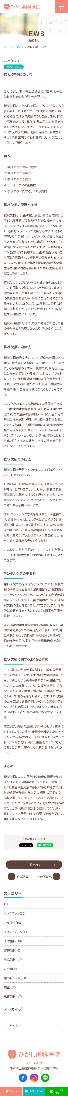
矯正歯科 (13, 996)
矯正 (10, 987)
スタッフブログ (16, 931)
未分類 (11, 968)
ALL (6, 904)
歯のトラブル (15, 978)
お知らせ (18, 47)
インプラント (15, 913)
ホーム (7, 47)
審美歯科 (12, 950)
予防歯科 (13, 941)
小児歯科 (13, 959)
